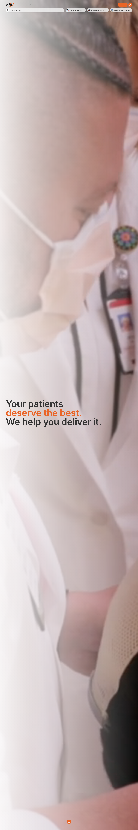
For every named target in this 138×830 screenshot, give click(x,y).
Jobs (30, 5)
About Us (23, 5)
